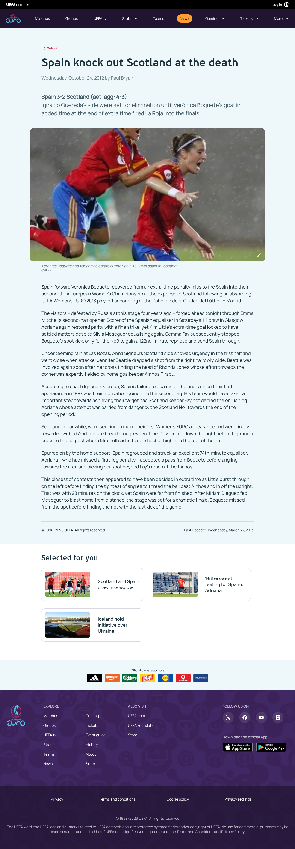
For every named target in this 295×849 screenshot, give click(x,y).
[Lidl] (165, 678)
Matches (50, 715)
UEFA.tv (49, 734)
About (91, 754)
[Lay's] (147, 678)
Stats (47, 744)
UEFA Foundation (142, 725)
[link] (42, 18)
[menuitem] (44, 18)
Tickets (92, 725)
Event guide (96, 734)
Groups (49, 725)
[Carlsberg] (129, 678)
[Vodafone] (183, 678)
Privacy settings (237, 799)
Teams (49, 754)
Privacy (57, 799)
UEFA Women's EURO (13, 18)
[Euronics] (200, 678)
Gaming (92, 715)
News (48, 763)
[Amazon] (112, 678)
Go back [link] (52, 48)
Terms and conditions (117, 799)
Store (90, 763)
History (92, 744)
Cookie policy (178, 799)
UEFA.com (136, 715)
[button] (129, 18)
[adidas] (94, 678)
